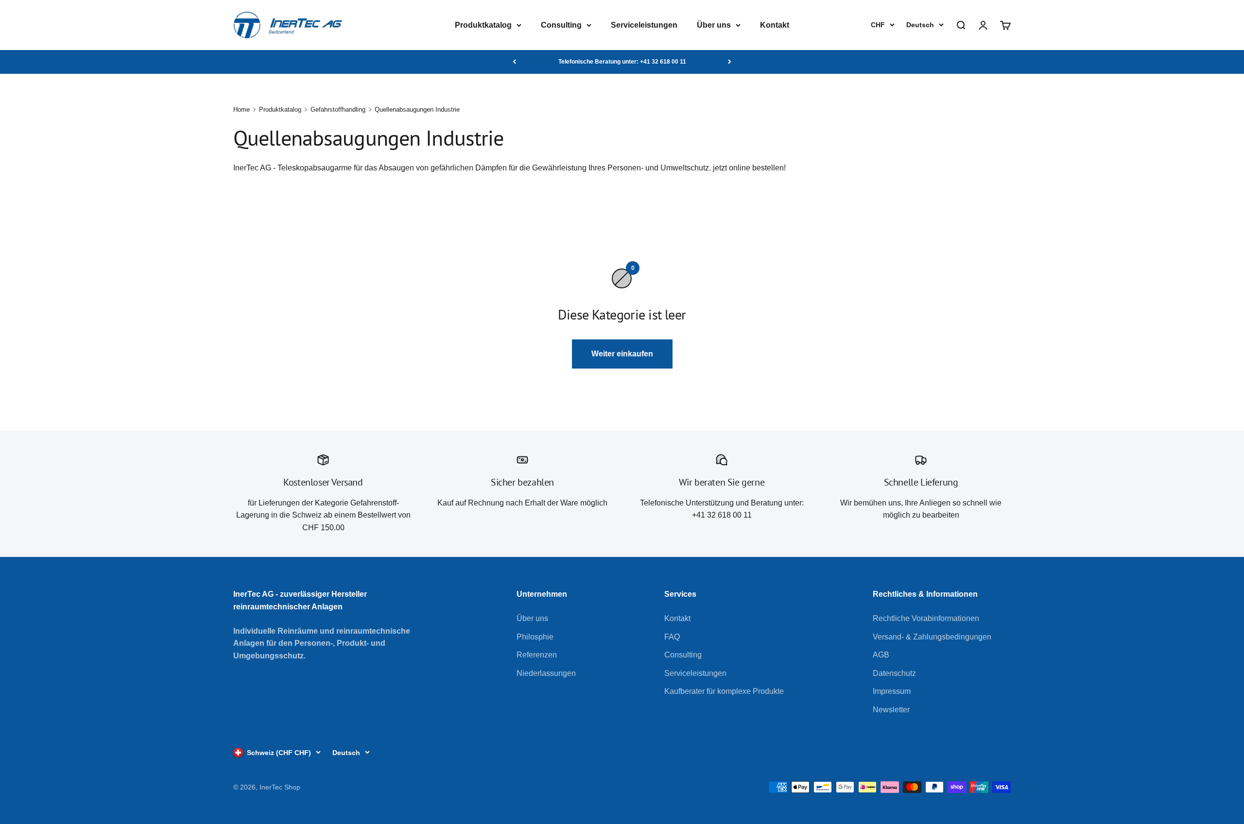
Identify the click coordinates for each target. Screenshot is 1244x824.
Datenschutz (894, 673)
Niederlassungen (546, 673)
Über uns (714, 25)
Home (241, 109)
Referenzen (537, 655)
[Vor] (729, 62)
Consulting (561, 25)
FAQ (672, 637)
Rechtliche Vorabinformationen (926, 618)
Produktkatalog (483, 25)
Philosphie (535, 637)
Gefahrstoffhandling (338, 109)
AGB (881, 655)
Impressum (892, 691)
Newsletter (891, 710)
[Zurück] (514, 62)
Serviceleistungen (644, 25)
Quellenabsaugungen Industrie (417, 109)
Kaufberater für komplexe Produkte (724, 691)
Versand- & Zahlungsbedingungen (932, 637)
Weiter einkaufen (622, 354)
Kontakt (774, 25)
